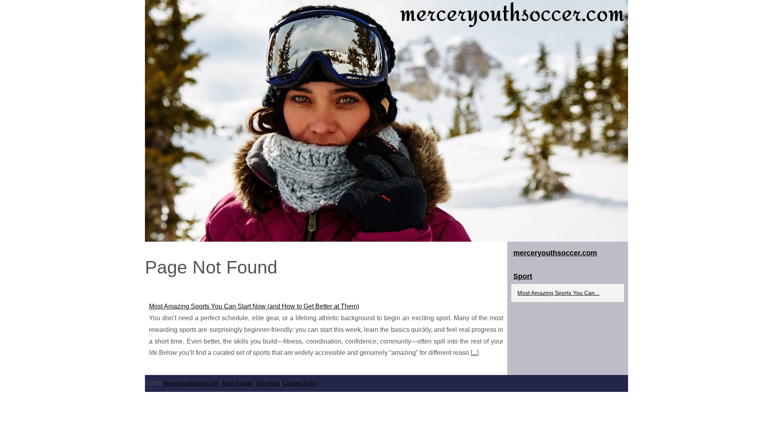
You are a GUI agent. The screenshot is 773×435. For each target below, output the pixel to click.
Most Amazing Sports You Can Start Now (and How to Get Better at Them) (254, 306)
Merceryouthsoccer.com (191, 383)
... (474, 352)
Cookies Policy (300, 383)
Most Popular (237, 383)
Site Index (268, 383)
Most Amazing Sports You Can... (558, 293)
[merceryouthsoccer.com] (386, 121)
